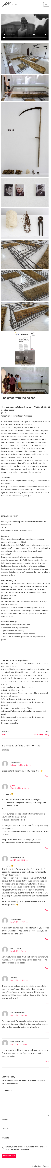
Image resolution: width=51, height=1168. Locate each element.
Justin (13, 785)
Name (5, 1119)
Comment (7, 1090)
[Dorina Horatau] (9, 4)
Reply (47, 776)
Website (5, 1137)
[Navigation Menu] (46, 4)
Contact (46, 1166)
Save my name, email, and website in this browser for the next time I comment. (26, 1148)
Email (5, 1128)
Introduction (35, 1166)
